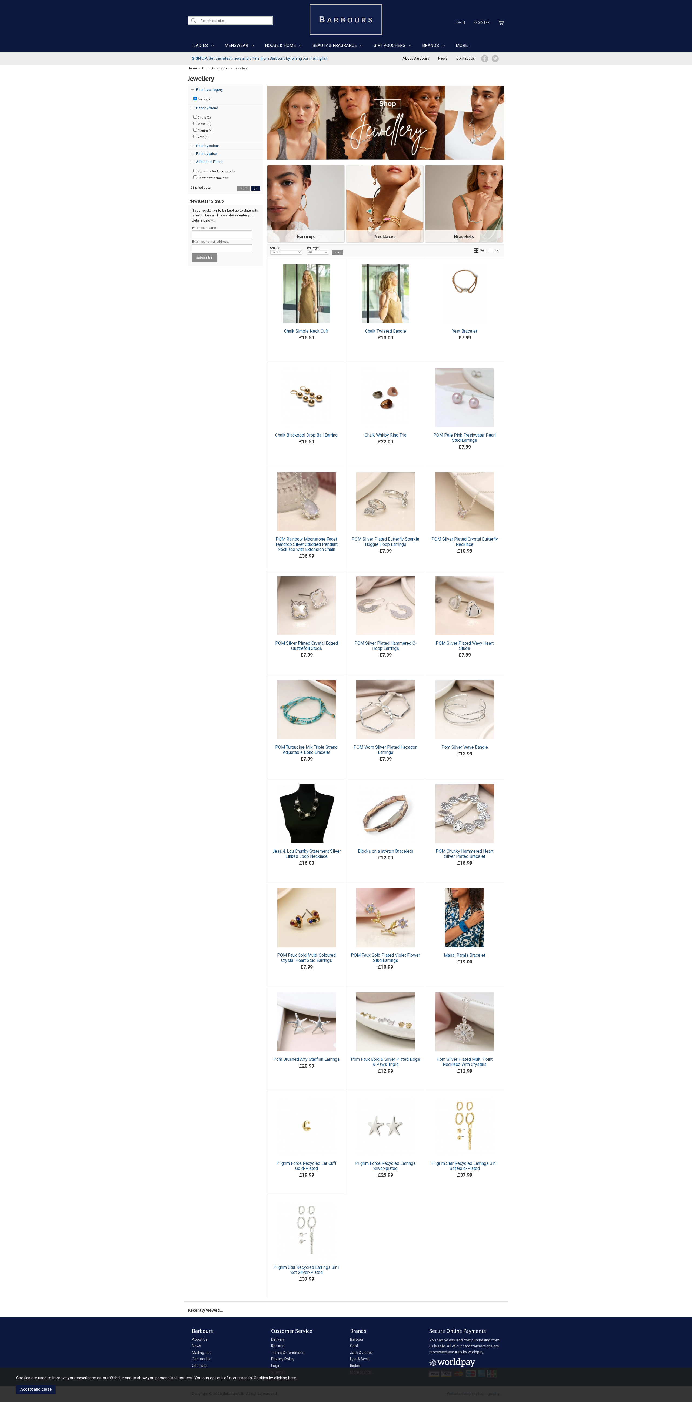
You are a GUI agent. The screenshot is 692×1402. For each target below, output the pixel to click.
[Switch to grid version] (476, 250)
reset (243, 188)
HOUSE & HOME (280, 45)
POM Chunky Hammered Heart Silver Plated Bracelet (464, 854)
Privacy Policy (282, 1359)
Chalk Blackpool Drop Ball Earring (306, 435)
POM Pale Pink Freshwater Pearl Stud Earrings (464, 438)
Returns (277, 1346)
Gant (354, 1346)
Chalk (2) (204, 117)
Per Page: (313, 248)
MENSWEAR (236, 45)
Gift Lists (199, 1365)
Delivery (278, 1339)
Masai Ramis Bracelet (464, 955)
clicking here (285, 1378)
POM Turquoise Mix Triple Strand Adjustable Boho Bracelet (306, 750)
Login (460, 22)
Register (482, 22)
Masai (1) (204, 124)
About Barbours (415, 58)
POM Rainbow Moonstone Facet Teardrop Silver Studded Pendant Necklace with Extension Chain (306, 544)
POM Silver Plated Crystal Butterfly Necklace (464, 542)
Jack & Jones (361, 1352)
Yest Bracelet (464, 331)
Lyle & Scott (360, 1359)
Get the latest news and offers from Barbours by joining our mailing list (259, 58)
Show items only (216, 171)
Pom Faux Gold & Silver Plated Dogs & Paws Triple (385, 1062)
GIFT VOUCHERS (389, 45)
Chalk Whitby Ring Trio (386, 435)
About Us (200, 1339)
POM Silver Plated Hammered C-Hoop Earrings (385, 646)
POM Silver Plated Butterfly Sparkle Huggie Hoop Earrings (385, 542)
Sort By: (275, 248)
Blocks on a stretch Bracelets (385, 851)
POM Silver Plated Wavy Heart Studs (465, 646)
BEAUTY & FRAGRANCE (334, 45)
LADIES (200, 45)
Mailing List (201, 1352)
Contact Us (465, 58)
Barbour (357, 1339)
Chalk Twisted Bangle (385, 331)
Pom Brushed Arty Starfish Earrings (306, 1059)
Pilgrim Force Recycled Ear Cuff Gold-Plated (306, 1166)
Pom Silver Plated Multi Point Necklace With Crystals (465, 1062)
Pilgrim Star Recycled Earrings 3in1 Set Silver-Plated (306, 1270)
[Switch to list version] (490, 250)
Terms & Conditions (287, 1352)
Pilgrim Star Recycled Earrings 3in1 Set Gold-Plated (464, 1166)
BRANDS (430, 45)
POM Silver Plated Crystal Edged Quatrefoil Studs (306, 646)
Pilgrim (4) (205, 130)
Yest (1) (203, 137)
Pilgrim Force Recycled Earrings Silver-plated (385, 1166)
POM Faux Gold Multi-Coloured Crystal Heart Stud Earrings (306, 958)
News (442, 58)
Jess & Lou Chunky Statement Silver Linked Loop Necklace (306, 854)
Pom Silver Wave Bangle (464, 747)
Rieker (355, 1365)
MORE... (463, 45)
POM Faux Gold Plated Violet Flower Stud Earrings (385, 958)
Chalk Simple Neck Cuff (306, 331)
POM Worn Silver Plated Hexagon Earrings (385, 750)
